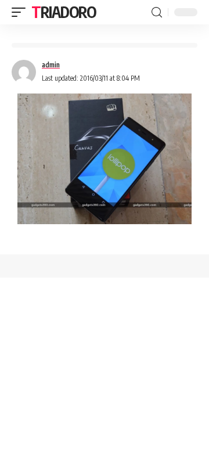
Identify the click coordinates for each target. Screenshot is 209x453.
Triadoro (63, 11)
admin (51, 64)
